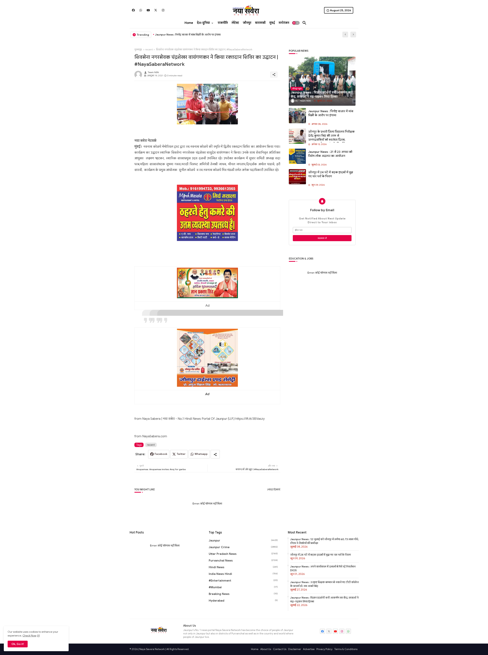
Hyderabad (243, 600)
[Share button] (215, 454)
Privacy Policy (324, 649)
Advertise (309, 649)
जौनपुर (247, 23)
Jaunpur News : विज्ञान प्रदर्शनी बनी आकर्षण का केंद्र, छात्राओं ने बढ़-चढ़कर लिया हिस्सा (324, 599)
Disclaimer (294, 649)
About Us (265, 649)
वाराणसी (260, 23)
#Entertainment (243, 580)
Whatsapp (201, 454)
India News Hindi (243, 574)
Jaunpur (243, 540)
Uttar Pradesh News (243, 554)
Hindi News (243, 567)
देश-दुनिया (203, 23)
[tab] (189, 23)
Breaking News (243, 594)
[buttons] (133, 10)
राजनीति (223, 23)
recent (149, 49)
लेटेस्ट (235, 23)
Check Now (29, 635)
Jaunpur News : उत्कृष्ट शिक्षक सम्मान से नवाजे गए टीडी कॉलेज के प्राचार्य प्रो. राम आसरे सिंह (324, 584)
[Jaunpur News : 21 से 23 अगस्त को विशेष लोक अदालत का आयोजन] (297, 156)
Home (189, 23)
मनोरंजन (284, 23)
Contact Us (279, 649)
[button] (296, 23)
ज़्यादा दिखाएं (273, 489)
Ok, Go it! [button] (17, 644)
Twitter (181, 454)
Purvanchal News (243, 560)
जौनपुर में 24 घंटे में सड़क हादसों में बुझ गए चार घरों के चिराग (330, 174)
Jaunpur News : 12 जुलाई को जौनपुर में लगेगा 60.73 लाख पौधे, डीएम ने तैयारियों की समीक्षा (324, 541)
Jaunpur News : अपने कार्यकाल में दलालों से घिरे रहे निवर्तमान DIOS (323, 568)
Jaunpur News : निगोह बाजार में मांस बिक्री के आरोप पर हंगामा (188, 34)
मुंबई (272, 23)
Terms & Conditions (345, 649)
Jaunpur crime (243, 547)
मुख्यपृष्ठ (138, 49)
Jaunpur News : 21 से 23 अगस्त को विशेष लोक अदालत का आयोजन (330, 154)
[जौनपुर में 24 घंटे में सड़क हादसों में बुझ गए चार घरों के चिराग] (297, 176)
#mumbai (243, 587)
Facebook (161, 454)
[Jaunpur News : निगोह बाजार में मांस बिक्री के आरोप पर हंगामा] (297, 115)
